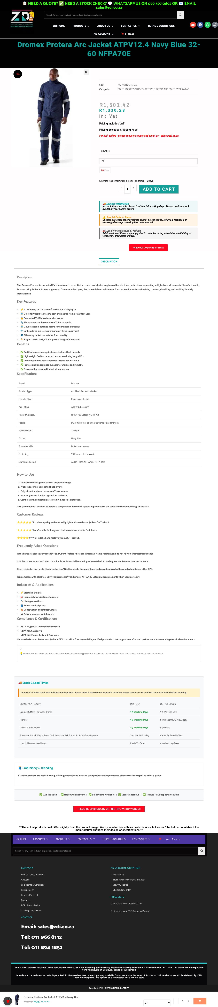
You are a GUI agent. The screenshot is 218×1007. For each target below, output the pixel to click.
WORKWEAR (182, 89)
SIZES (105, 151)
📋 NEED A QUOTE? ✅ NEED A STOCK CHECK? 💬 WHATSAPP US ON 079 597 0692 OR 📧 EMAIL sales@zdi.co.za (109, 6)
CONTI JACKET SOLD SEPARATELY (135, 89)
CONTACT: (27, 917)
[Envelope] (193, 25)
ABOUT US (103, 26)
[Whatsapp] (208, 25)
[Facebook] (200, 25)
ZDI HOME (59, 26)
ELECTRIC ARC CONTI (164, 89)
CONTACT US (129, 26)
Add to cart (159, 189)
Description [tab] (109, 261)
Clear (106, 170)
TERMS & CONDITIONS (161, 26)
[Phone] (215, 25)
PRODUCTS (79, 26)
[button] (86, 72)
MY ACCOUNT (102, 34)
